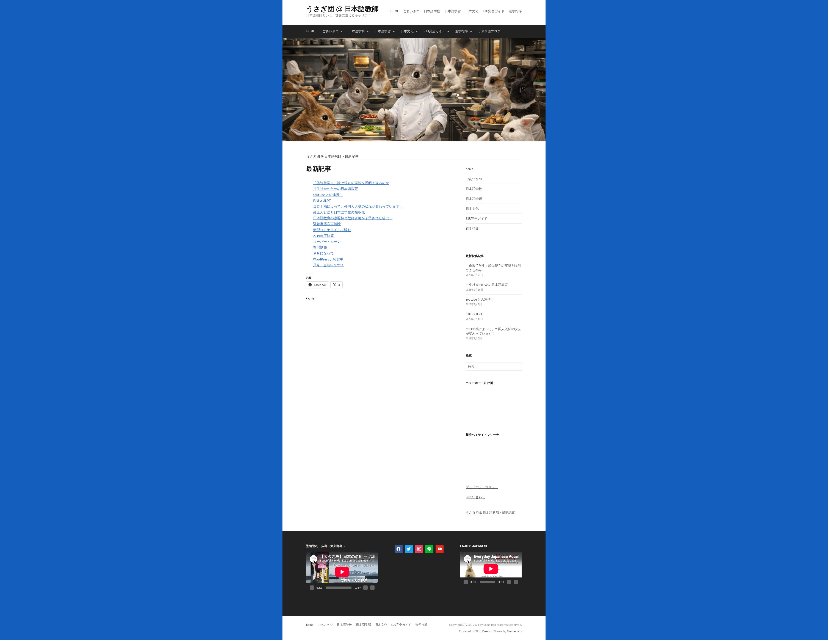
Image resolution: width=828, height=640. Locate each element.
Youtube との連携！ (328, 195)
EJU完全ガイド (493, 11)
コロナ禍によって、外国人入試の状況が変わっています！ (358, 206)
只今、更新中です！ (328, 265)
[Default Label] (429, 549)
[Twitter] (409, 549)
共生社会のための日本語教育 (335, 189)
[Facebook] (399, 549)
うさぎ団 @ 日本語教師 (342, 9)
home (394, 11)
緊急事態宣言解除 (327, 224)
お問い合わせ (475, 497)
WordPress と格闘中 (328, 259)
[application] (342, 572)
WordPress (482, 631)
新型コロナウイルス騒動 (332, 230)
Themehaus (514, 631)
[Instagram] (419, 549)
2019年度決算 (323, 236)
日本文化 (471, 11)
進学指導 (515, 11)
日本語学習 (453, 11)
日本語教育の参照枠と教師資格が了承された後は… (352, 218)
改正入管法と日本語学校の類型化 (339, 212)
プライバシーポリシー (482, 487)
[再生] (312, 587)
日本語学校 (432, 11)
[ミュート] (365, 587)
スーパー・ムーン (327, 241)
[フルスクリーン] (372, 587)
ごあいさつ (411, 11)
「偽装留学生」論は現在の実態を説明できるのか (351, 183)
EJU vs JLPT (322, 200)
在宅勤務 (320, 247)
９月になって (323, 253)
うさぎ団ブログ (489, 31)
